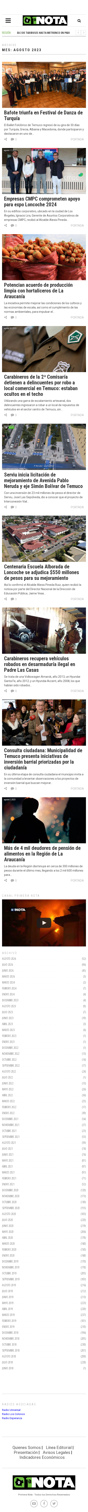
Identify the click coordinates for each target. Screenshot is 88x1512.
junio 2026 (8, 970)
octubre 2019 (9, 1273)
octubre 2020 (9, 1202)
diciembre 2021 (10, 1119)
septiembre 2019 (11, 1279)
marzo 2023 (8, 1030)
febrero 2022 (9, 1107)
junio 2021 (8, 1154)
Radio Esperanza (12, 1418)
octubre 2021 (9, 1131)
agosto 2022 (9, 1071)
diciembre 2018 (10, 1333)
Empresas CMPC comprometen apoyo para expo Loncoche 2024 (42, 202)
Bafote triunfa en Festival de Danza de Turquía (43, 115)
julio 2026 (7, 965)
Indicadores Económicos (42, 1457)
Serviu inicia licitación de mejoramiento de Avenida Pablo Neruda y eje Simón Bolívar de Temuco (43, 480)
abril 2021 (7, 1166)
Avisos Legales (56, 1452)
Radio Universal (11, 1410)
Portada (77, 139)
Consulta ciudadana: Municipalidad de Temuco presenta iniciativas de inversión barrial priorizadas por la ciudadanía (43, 759)
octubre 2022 (9, 1059)
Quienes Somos (26, 1447)
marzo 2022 (8, 1101)
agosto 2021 (9, 1143)
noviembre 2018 (10, 1338)
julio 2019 (7, 1291)
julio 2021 (7, 1149)
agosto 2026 (9, 959)
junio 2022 (8, 1083)
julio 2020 (7, 1220)
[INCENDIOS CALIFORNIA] (44, 923)
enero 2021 (8, 1184)
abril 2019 (7, 1309)
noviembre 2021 (10, 1125)
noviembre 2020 (10, 1196)
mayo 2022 (8, 1089)
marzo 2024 (8, 982)
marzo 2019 (8, 1315)
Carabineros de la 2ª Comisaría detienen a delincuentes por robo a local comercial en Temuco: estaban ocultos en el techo (41, 385)
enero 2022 (8, 1113)
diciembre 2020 (10, 1190)
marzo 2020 (8, 1244)
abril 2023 (7, 1024)
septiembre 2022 (11, 1065)
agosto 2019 (9, 1285)
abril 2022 (7, 1095)
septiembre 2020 (11, 1208)
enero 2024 (8, 994)
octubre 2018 (9, 1344)
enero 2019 (8, 1327)
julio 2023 (7, 1012)
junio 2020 (8, 1226)
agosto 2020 (9, 1214)
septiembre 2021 (11, 1137)
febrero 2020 (9, 1249)
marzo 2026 (8, 976)
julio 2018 (7, 1362)
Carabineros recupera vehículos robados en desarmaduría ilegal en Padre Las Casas (39, 664)
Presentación (26, 1452)
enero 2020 (8, 1255)
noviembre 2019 (10, 1267)
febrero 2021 (9, 1178)
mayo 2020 (8, 1232)
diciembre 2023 (10, 1000)
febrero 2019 (9, 1321)
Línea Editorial (59, 1447)
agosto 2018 (9, 1356)
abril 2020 (7, 1238)
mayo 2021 (8, 1160)
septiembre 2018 (11, 1350)
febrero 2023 (9, 1036)
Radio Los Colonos (13, 1414)
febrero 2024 (9, 988)
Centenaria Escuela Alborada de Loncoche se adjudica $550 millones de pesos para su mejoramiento (41, 572)
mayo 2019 (8, 1303)
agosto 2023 (9, 1006)
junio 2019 (8, 1297)
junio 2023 (8, 1018)
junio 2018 (8, 1368)
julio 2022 (7, 1077)
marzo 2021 (8, 1172)
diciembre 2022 (10, 1048)
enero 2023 (8, 1042)
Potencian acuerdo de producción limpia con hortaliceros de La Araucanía (38, 290)
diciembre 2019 (10, 1261)
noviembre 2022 (10, 1054)
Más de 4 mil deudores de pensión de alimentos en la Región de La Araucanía (42, 854)
